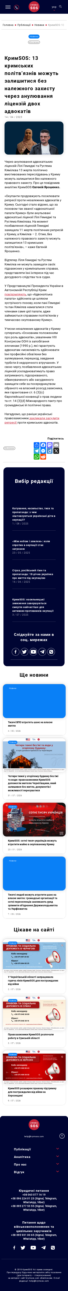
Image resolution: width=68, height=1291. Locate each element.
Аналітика (22, 1157)
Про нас (20, 1164)
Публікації (22, 1149)
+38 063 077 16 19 (34, 1194)
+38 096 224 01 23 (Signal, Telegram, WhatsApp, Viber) (34, 1200)
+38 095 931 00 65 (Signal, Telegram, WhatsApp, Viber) (34, 1237)
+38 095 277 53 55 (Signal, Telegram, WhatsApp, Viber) (34, 1208)
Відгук (19, 1172)
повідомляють (15, 294)
